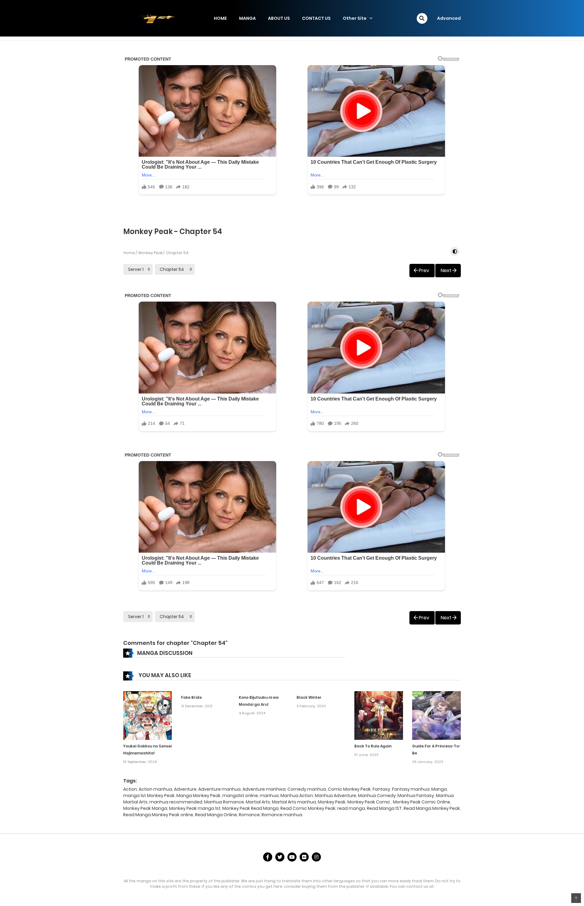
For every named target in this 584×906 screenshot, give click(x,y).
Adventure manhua (219, 789)
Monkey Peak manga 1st (195, 808)
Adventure (185, 789)
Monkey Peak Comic (369, 802)
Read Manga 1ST (384, 808)
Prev (424, 270)
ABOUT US (279, 18)
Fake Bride (191, 697)
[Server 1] (138, 269)
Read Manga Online (216, 815)
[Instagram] (316, 857)
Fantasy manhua (410, 789)
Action (130, 789)
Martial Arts (258, 802)
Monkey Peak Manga (145, 808)
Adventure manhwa (264, 789)
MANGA (247, 18)
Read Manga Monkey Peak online (158, 815)
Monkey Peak (150, 252)
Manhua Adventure (335, 795)
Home (129, 252)
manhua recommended (175, 802)
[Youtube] (292, 857)
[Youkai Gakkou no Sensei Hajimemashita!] (147, 715)
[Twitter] (279, 857)
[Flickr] (304, 857)
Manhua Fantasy (416, 795)
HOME (220, 18)
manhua (269, 795)
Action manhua (155, 789)
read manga (351, 808)
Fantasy (381, 789)
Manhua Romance (224, 802)
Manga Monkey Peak (198, 795)
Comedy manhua (306, 789)
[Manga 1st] (153, 18)
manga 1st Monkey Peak (149, 795)
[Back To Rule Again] (378, 715)
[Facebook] (267, 857)
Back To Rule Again (372, 746)
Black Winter (309, 697)
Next (446, 270)
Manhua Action (296, 795)
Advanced (449, 18)
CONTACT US (316, 18)
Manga (439, 789)
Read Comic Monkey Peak (307, 808)
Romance (249, 815)
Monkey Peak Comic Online (421, 802)
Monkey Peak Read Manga (250, 808)
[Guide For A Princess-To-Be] (436, 715)
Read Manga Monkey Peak (432, 808)
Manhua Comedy (377, 795)
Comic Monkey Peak (349, 789)
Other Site (355, 18)
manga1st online (240, 795)
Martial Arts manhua (294, 802)
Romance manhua (282, 815)
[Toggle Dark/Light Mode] (454, 251)
